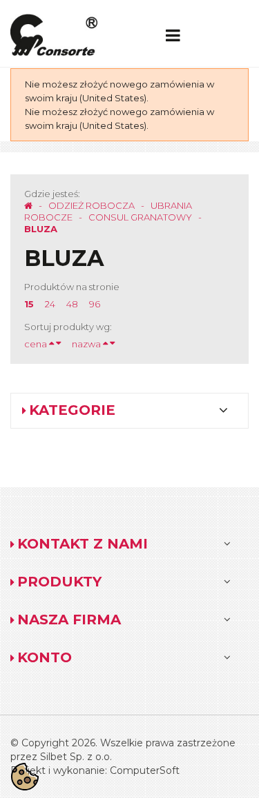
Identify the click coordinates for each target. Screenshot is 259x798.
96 (94, 303)
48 (72, 303)
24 (50, 303)
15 (29, 303)
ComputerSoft (145, 770)
